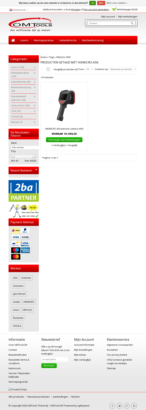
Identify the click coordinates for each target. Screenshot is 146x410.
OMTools (27, 309)
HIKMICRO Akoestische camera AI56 (64, 128)
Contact (82, 48)
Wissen (36, 169)
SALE (69, 48)
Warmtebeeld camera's (25, 48)
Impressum (15, 368)
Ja (92, 3)
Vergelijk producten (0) (66, 69)
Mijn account (108, 16)
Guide (16, 301)
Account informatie (84, 344)
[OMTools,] (30, 24)
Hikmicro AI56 (63, 57)
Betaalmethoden (18, 354)
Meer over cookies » (117, 3)
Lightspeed (83, 405)
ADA (15, 277)
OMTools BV (57, 405)
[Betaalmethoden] (24, 244)
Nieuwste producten (38, 396)
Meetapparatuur (44, 40)
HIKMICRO (29, 301)
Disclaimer (112, 349)
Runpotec (18, 317)
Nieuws (96, 48)
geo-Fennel (19, 293)
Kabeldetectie (68, 40)
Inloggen (75, 9)
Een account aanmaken (96, 9)
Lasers (24, 40)
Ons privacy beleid (117, 354)
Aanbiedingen (60, 396)
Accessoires (53, 48)
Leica (16, 309)
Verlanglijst (59, 145)
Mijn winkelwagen (127, 16)
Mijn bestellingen (83, 349)
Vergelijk (72, 145)
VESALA (17, 325)
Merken (75, 396)
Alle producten (16, 396)
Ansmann (18, 285)
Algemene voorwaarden (120, 344)
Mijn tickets (80, 354)
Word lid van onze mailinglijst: (55, 350)
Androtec (26, 277)
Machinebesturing (93, 40)
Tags (51, 57)
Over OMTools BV (18, 344)
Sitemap (111, 368)
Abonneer (49, 365)
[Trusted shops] (18, 389)
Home (13, 40)
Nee (101, 3)
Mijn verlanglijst (82, 359)
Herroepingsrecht (18, 381)
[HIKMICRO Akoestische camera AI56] (64, 106)
